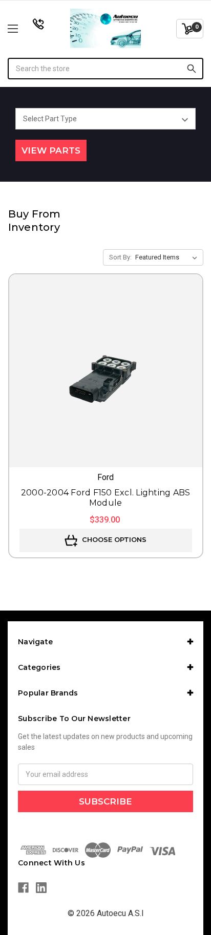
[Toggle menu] (27, 28)
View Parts (51, 150)
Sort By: (120, 257)
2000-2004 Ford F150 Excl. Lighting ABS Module (106, 498)
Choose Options (113, 540)
